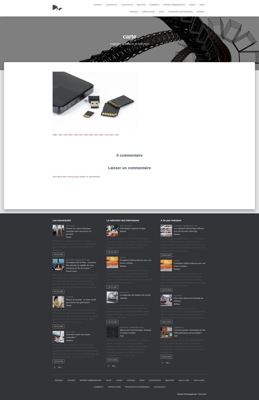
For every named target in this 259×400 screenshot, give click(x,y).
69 (59, 367)
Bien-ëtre (141, 5)
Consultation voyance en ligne (133, 228)
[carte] (96, 100)
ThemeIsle (201, 394)
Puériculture (148, 12)
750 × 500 (83, 135)
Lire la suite (58, 254)
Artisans (98, 5)
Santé (161, 12)
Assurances (111, 5)
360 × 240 (104, 135)
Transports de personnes (180, 12)
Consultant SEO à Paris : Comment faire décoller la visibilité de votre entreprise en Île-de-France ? (81, 265)
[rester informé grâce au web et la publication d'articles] (58, 8)
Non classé (126, 226)
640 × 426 (114, 135)
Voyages (200, 12)
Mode (202, 5)
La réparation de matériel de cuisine (135, 295)
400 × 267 (93, 135)
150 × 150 (63, 135)
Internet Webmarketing (174, 5)
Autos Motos (127, 5)
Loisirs (192, 5)
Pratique (134, 12)
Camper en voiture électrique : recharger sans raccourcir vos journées (79, 231)
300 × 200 (73, 135)
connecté (71, 177)
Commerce (154, 5)
